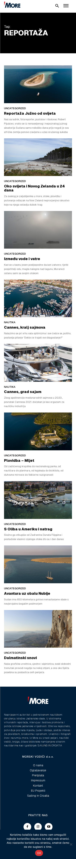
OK (39, 853)
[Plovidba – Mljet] (38, 431)
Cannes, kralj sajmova (24, 327)
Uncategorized (15, 108)
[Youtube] (48, 827)
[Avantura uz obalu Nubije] (38, 564)
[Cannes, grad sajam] (38, 363)
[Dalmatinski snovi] (38, 629)
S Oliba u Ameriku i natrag (28, 529)
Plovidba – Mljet (19, 460)
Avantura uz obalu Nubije (27, 593)
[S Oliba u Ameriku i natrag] (38, 500)
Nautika (9, 322)
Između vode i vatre (22, 258)
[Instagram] (38, 827)
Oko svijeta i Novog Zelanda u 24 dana (34, 188)
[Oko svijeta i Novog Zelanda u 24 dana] (38, 157)
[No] (71, 844)
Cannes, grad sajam (22, 391)
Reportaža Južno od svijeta (30, 113)
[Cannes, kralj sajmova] (38, 298)
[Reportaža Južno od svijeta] (38, 84)
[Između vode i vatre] (38, 230)
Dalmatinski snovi (20, 657)
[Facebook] (27, 827)
